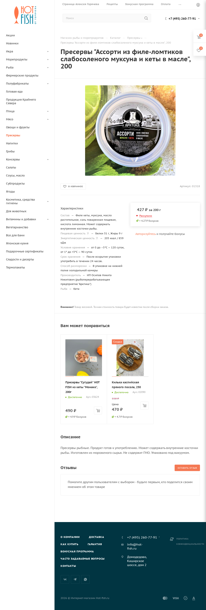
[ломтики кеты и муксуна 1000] (130, 130)
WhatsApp (85, 579)
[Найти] (146, 18)
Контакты (68, 566)
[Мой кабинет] (198, 5)
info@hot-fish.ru (135, 546)
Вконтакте (65, 579)
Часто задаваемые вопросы (83, 558)
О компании (70, 537)
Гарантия (95, 544)
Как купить (69, 544)
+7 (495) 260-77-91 (182, 18)
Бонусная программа (77, 551)
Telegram (75, 579)
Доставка (96, 537)
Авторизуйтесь (145, 234)
